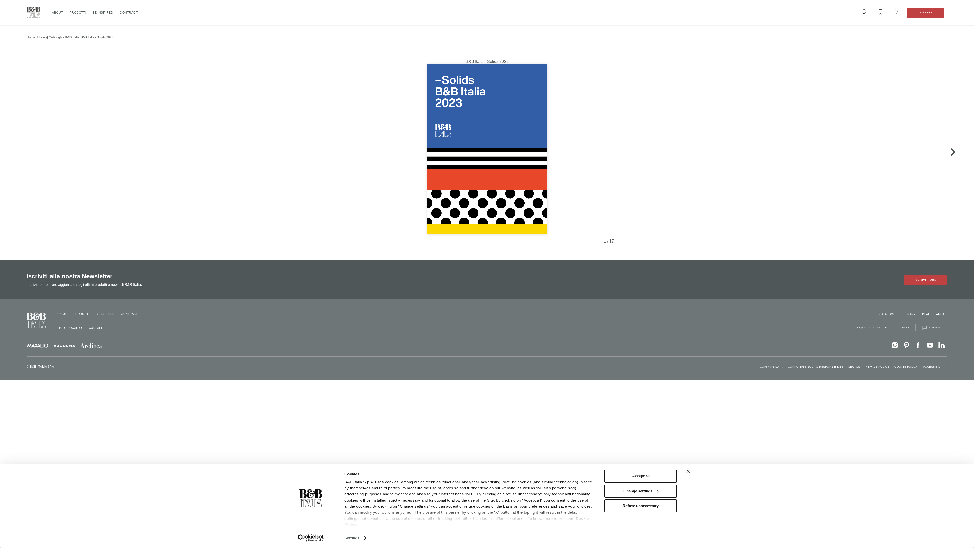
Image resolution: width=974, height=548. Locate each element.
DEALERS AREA (933, 314)
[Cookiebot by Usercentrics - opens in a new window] (311, 538)
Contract (129, 12)
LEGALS (854, 366)
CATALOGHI (887, 314)
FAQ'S (905, 327)
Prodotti (77, 12)
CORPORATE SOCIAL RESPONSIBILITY (816, 366)
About (57, 12)
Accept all (641, 476)
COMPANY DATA (771, 366)
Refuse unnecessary (641, 506)
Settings (351, 538)
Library (42, 37)
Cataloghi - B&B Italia (64, 37)
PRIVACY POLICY (877, 366)
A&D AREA (925, 12)
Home (31, 37)
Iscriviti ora (925, 279)
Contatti (96, 327)
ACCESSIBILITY (934, 366)
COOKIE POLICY (906, 366)
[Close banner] (688, 471)
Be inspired (103, 12)
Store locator (69, 327)
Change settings (637, 491)
